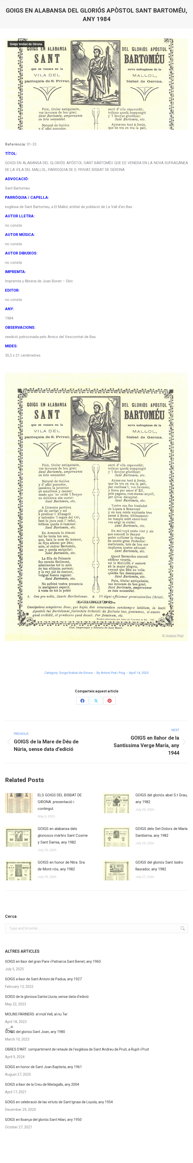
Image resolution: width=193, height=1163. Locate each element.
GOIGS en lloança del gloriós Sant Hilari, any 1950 (43, 1120)
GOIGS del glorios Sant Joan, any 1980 (35, 1032)
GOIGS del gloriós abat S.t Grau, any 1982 (161, 798)
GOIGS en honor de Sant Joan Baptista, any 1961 (43, 1067)
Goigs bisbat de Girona (26, 44)
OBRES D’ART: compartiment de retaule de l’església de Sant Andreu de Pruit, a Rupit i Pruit (77, 1049)
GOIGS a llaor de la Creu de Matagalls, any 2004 (42, 1084)
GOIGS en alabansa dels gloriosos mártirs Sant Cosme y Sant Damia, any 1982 (63, 835)
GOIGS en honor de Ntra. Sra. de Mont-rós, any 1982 (61, 865)
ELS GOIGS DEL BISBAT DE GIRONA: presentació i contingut (60, 802)
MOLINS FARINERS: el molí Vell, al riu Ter (36, 1014)
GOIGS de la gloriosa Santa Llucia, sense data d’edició (47, 997)
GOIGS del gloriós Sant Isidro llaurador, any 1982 (159, 865)
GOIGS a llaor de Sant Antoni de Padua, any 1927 (43, 979)
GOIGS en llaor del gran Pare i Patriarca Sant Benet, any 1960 (53, 961)
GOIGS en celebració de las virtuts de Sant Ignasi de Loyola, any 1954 (59, 1102)
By (110, 673)
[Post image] (19, 803)
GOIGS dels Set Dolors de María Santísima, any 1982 (161, 832)
